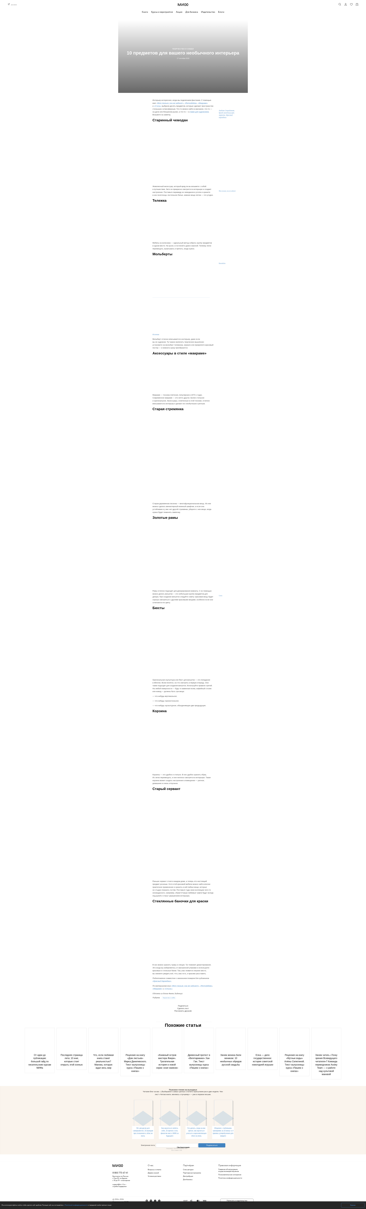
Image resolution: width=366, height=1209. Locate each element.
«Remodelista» (191, 103)
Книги (145, 12)
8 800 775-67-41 (120, 1173)
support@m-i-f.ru (118, 1184)
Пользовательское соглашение (229, 1175)
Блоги (221, 12)
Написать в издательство (237, 1200)
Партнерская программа (192, 1173)
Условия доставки (154, 1176)
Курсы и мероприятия (162, 12)
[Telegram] (159, 1201)
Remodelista (222, 263)
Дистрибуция (188, 1176)
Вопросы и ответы (154, 1170)
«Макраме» (203, 103)
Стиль (220, 595)
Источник (155, 334)
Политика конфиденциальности (230, 1178)
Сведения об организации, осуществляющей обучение (228, 1170)
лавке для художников (199, 112)
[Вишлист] (351, 4)
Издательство (208, 12)
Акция (179, 12)
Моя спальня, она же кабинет (227, 191)
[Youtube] (147, 1201)
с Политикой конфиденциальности (76, 1205)
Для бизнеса (191, 12)
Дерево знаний (153, 1173)
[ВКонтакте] (151, 1201)
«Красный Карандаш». (162, 981)
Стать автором (188, 1170)
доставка (14, 4)
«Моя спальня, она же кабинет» (170, 103)
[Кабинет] (345, 4)
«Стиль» (157, 106)
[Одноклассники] (155, 1201)
